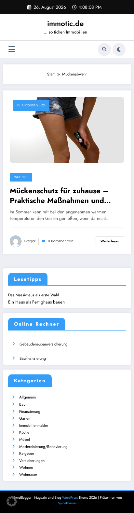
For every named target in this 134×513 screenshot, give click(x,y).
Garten (24, 418)
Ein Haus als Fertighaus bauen (36, 302)
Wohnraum (28, 475)
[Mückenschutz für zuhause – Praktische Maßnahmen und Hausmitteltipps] (67, 129)
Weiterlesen (109, 241)
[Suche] (104, 49)
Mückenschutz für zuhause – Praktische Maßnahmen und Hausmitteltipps (59, 195)
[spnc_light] (119, 49)
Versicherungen (32, 461)
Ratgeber (26, 453)
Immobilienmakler (33, 425)
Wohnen (21, 177)
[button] (11, 501)
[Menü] (12, 49)
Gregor (29, 241)
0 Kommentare (61, 241)
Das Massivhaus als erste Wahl (33, 295)
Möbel (24, 439)
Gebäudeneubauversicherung (44, 344)
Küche (24, 432)
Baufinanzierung (33, 358)
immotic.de (65, 23)
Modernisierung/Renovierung (43, 447)
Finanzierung (29, 411)
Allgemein (27, 397)
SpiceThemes (67, 503)
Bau (22, 404)
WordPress (70, 497)
